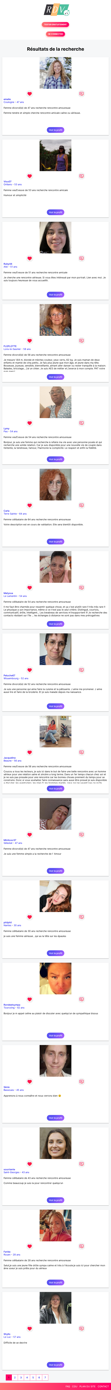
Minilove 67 (10, 840)
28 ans (16, 1254)
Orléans (8, 184)
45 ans (20, 1089)
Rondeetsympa (12, 1004)
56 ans (17, 760)
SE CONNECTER (55, 34)
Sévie (7, 1087)
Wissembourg (11, 678)
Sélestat (8, 843)
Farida (7, 1251)
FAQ (68, 1386)
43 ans (25, 1172)
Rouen (7, 1254)
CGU (74, 1386)
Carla (6, 510)
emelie (7, 99)
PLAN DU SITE (87, 1386)
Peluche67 (9, 675)
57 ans (17, 1336)
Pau (6, 431)
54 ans (13, 431)
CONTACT (103, 1386)
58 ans (27, 349)
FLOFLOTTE (10, 346)
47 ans (20, 102)
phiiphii (8, 922)
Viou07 (7, 181)
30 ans (17, 925)
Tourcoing (9, 1007)
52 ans (24, 678)
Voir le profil (55, 130)
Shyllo (7, 1334)
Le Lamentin (10, 596)
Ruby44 (8, 263)
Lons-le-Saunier (12, 349)
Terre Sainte (10, 513)
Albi (6, 266)
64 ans (23, 513)
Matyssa (8, 593)
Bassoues (9, 1089)
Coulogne (9, 102)
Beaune (8, 760)
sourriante (9, 1169)
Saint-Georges (11, 1172)
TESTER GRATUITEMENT (55, 24)
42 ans (20, 1007)
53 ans (18, 184)
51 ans (13, 266)
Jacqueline (10, 757)
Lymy (6, 428)
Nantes (7, 925)
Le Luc (7, 1336)
